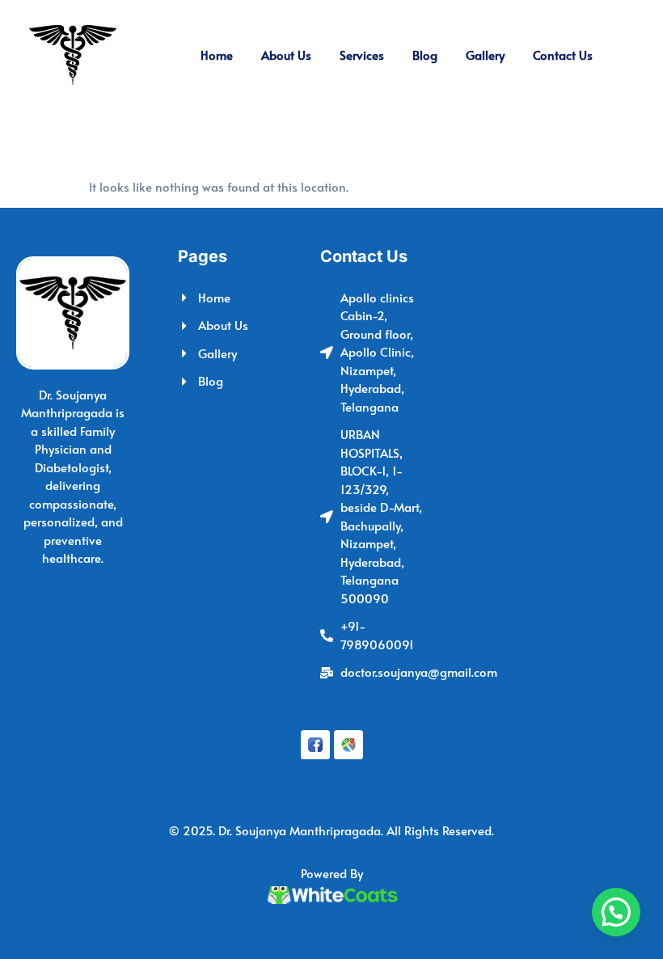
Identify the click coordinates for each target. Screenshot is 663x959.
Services (362, 54)
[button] (616, 912)
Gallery (485, 54)
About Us (286, 54)
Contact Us (563, 54)
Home (217, 54)
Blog (424, 54)
